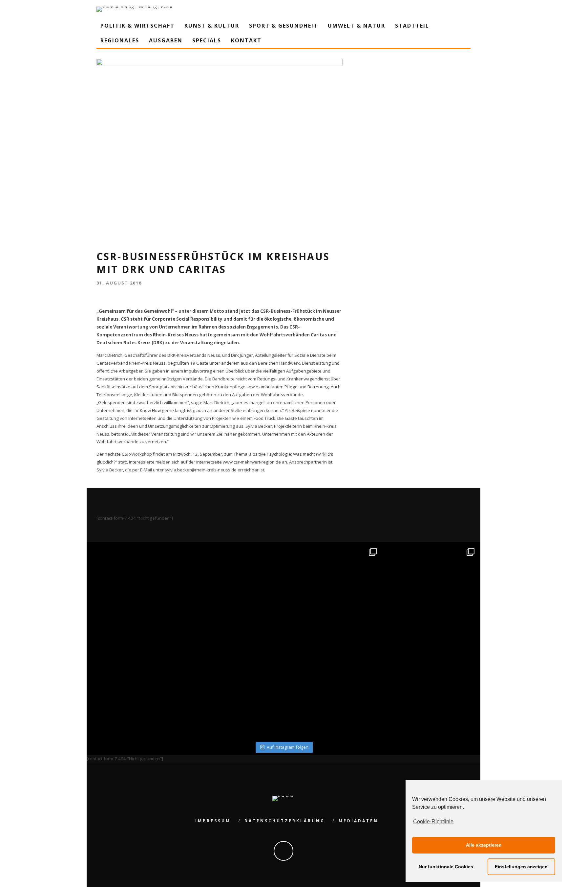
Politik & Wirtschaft (137, 25)
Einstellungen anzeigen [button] (521, 866)
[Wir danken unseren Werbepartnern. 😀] (332, 592)
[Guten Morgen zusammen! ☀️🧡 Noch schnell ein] (332, 690)
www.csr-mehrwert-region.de (252, 462)
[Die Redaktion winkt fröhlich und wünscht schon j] (235, 690)
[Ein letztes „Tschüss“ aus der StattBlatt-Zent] (235, 592)
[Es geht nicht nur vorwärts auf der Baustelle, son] (137, 592)
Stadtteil (412, 25)
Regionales (119, 40)
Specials (206, 40)
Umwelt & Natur (356, 25)
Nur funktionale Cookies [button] (446, 866)
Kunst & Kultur (211, 25)
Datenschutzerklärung (284, 821)
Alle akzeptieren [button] (484, 845)
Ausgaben (165, 40)
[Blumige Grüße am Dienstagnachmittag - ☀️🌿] (431, 690)
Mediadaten (358, 821)
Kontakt (246, 40)
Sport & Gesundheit (283, 25)
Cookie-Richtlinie (433, 821)
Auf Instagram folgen (287, 747)
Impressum (213, 821)
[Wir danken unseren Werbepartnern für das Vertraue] (431, 592)
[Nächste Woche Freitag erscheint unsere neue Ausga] (137, 690)
